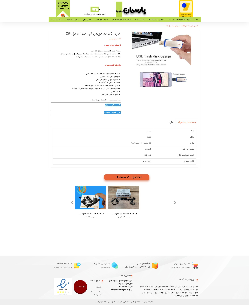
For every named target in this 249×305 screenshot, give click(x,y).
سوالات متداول (96, 291)
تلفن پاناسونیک (72, 19)
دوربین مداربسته (157, 19)
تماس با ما (57, 19)
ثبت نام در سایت (92, 14)
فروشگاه (98, 287)
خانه (196, 19)
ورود (103, 14)
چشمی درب (139, 19)
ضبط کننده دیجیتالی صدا (180, 19)
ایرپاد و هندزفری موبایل (122, 19)
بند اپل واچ (87, 19)
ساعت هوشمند (102, 19)
